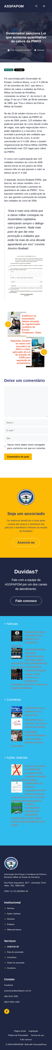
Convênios (11, 957)
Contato (9, 979)
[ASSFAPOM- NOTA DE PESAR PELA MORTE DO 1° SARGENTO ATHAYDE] (16, 637)
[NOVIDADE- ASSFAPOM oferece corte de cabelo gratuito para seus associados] (16, 736)
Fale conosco (26, 601)
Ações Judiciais (14, 913)
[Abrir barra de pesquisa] (36, 6)
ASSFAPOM (14, 6)
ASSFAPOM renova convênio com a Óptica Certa (35, 711)
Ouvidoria (11, 968)
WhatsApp (9, 70)
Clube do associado (15, 963)
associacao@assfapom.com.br (17, 991)
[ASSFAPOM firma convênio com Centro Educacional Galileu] (16, 724)
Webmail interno (14, 929)
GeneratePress (39, 1044)
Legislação (33, 1031)
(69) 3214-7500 (11, 996)
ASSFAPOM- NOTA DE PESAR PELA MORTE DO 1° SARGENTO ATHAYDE (28, 639)
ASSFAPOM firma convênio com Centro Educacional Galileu (36, 723)
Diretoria (11, 919)
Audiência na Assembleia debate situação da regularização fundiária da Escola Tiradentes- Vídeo (31, 324)
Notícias (40, 50)
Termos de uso (37, 1035)
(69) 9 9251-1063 (12, 1002)
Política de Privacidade (18, 1035)
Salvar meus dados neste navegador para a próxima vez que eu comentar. (26, 446)
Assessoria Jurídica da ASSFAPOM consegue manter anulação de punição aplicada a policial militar (28, 773)
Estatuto (10, 924)
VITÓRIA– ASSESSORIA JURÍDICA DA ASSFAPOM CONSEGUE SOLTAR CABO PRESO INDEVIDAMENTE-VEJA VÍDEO (28, 815)
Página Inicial (20, 1031)
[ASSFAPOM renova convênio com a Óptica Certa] (16, 712)
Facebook (8, 985)
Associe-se (26, 542)
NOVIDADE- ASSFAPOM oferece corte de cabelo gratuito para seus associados (28, 739)
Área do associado (15, 952)
